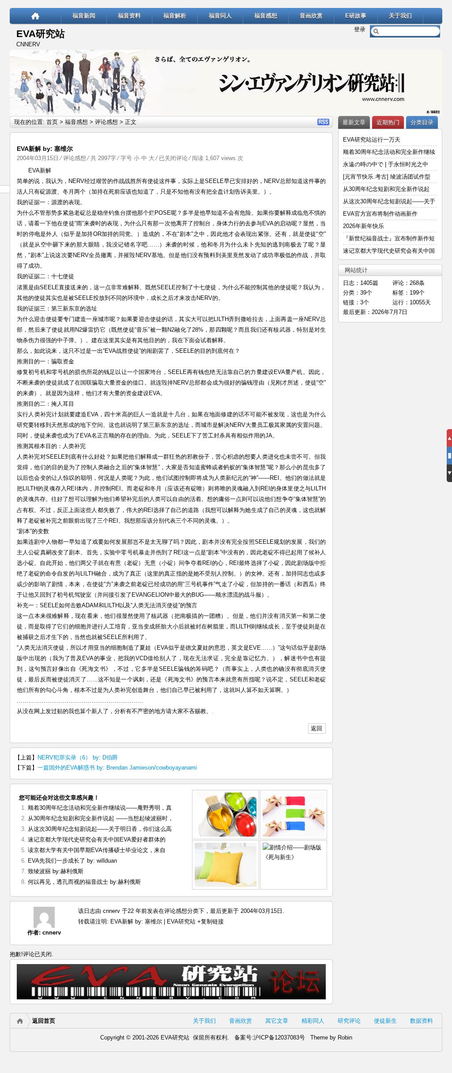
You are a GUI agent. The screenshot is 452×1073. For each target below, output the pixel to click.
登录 (359, 29)
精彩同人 (312, 1020)
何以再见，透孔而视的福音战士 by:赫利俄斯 (84, 882)
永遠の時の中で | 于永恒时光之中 (386, 164)
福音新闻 (83, 15)
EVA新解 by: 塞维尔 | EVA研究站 (153, 921)
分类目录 (422, 122)
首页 (52, 122)
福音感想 (265, 15)
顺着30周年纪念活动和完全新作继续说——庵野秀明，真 (100, 807)
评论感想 (106, 122)
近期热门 (388, 122)
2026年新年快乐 (363, 226)
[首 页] (35, 15)
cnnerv (51, 932)
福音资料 (129, 15)
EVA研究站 (40, 33)
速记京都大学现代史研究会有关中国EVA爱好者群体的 (97, 839)
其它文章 (276, 1020)
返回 (316, 728)
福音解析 (174, 15)
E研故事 (355, 15)
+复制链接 (210, 921)
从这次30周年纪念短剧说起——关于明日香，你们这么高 (100, 829)
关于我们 (400, 15)
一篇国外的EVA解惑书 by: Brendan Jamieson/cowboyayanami (117, 767)
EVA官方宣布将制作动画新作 (380, 213)
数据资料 (421, 1020)
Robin (345, 1037)
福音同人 (220, 15)
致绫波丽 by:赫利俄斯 (55, 871)
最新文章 (354, 122)
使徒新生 (385, 1020)
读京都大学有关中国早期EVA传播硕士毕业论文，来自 (97, 850)
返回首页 (43, 1020)
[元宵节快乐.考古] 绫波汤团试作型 (386, 176)
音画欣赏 (311, 15)
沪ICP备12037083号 (279, 1037)
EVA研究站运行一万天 (371, 139)
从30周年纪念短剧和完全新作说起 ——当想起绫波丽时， (100, 818)
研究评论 (349, 1020)
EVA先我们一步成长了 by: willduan (72, 860)
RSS (323, 122)
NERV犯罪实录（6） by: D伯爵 (78, 757)
